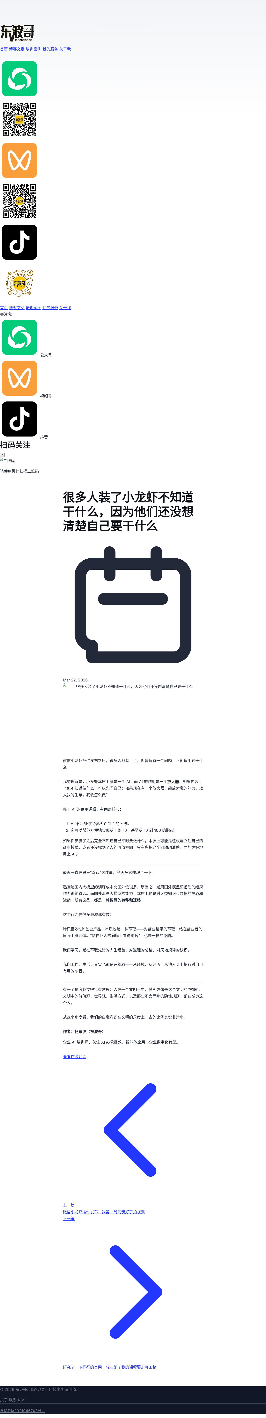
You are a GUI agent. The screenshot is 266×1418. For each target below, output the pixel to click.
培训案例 (33, 49)
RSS (22, 1400)
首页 (4, 49)
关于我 (65, 49)
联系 (13, 1400)
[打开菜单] (1, 57)
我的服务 (50, 49)
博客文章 (17, 49)
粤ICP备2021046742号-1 (22, 1410)
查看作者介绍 (74, 1056)
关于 (4, 1400)
